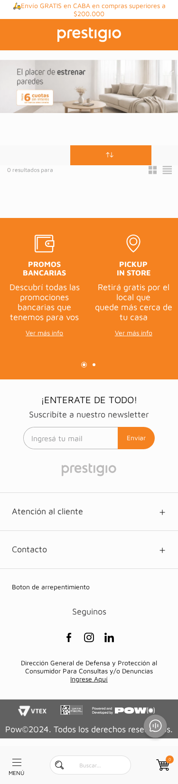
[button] (110, 155)
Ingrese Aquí (89, 679)
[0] (162, 765)
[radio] (152, 170)
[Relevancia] (110, 155)
